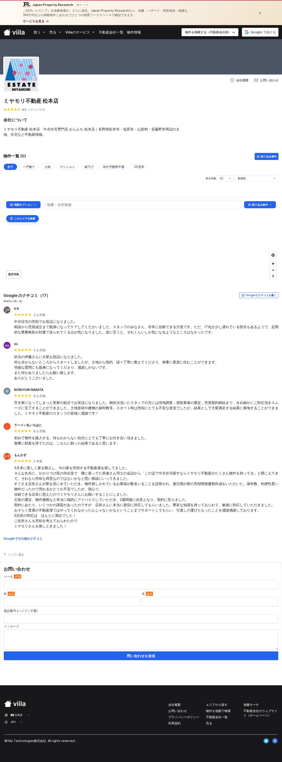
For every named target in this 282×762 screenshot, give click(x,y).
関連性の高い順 (13, 301)
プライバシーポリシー (183, 717)
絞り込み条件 (269, 156)
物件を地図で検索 (218, 711)
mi (16, 344)
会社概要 (174, 704)
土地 (47, 167)
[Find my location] (273, 255)
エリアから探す (217, 704)
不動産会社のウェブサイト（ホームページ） (260, 713)
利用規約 (174, 723)
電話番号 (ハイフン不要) (21, 611)
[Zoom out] (273, 270)
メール (12, 576)
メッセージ (11, 626)
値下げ (89, 167)
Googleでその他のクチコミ (23, 538)
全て (10, 167)
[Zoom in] (273, 263)
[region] (141, 239)
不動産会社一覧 (217, 717)
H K (16, 308)
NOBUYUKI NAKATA (28, 390)
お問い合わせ (177, 711)
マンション (67, 167)
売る (209, 723)
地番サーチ (251, 704)
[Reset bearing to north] (273, 276)
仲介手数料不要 (113, 167)
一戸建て (29, 167)
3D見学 (139, 167)
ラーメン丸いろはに (28, 425)
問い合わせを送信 (141, 656)
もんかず (20, 455)
